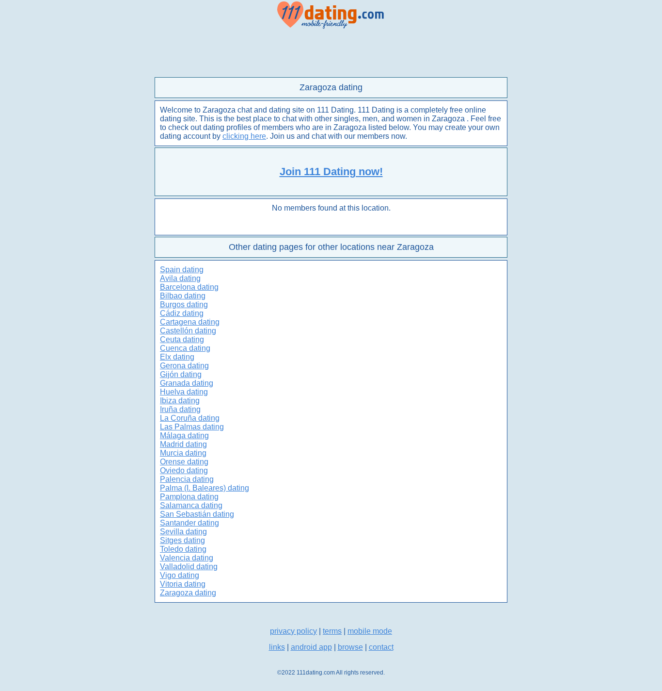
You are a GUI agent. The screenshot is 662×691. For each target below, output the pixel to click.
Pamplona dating (189, 497)
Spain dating (182, 269)
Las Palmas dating (192, 427)
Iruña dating (180, 409)
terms (332, 631)
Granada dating (186, 383)
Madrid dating (183, 444)
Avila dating (180, 278)
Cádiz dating (182, 313)
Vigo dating (179, 575)
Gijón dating (181, 374)
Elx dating (177, 357)
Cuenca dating (185, 348)
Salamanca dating (191, 505)
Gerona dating (184, 366)
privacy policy (293, 631)
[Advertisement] (331, 53)
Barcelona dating (189, 287)
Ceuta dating (182, 339)
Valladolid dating (189, 566)
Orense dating (184, 462)
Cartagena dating (190, 322)
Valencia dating (186, 558)
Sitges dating (182, 540)
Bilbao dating (182, 296)
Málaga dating (184, 435)
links (277, 647)
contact (381, 647)
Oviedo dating (184, 470)
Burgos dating (184, 304)
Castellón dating (188, 331)
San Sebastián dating (197, 514)
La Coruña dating (190, 418)
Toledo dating (183, 549)
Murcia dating (183, 453)
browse (350, 647)
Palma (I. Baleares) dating (204, 488)
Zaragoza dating (188, 593)
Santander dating (189, 523)
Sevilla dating (183, 531)
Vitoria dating (182, 584)
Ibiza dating (180, 400)
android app (311, 647)
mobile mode (369, 631)
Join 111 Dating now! (331, 171)
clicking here (244, 136)
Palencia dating (187, 479)
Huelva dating (184, 392)
